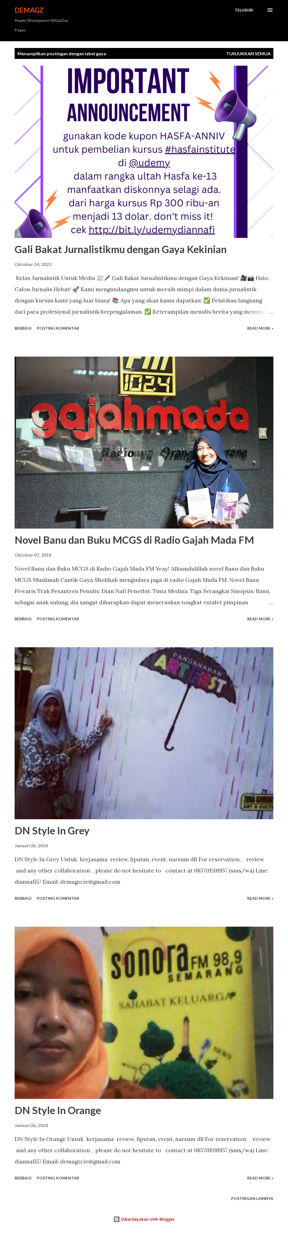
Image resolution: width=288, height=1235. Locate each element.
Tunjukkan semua (248, 53)
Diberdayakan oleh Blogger (147, 1219)
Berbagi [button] (23, 328)
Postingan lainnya (252, 1198)
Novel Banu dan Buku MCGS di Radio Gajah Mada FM (134, 540)
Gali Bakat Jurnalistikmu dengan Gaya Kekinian (121, 249)
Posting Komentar (58, 328)
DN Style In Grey (52, 830)
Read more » (260, 328)
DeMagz (29, 10)
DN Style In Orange (58, 1110)
